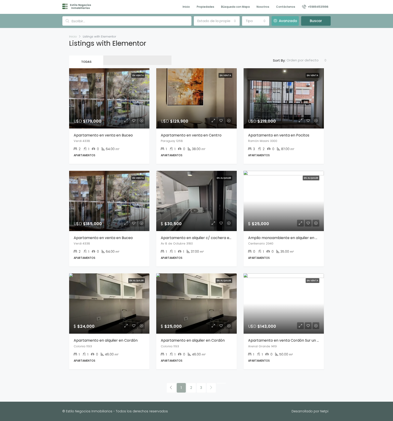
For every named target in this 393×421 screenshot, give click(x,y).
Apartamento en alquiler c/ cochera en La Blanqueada (209, 237)
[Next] (211, 388)
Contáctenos (285, 7)
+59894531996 (317, 7)
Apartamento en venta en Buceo (103, 135)
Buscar (316, 20)
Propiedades (205, 7)
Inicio (186, 7)
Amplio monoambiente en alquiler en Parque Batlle (293, 237)
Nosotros (263, 7)
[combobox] (217, 21)
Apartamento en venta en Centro (191, 135)
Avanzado (287, 20)
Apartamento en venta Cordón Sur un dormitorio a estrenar (301, 340)
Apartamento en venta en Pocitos (278, 135)
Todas (86, 62)
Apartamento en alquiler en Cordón (106, 340)
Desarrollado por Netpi (310, 411)
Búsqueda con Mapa (235, 7)
